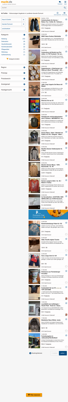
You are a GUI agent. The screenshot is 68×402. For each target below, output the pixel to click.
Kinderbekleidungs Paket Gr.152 (51, 223)
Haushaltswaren (13, 44)
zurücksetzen (6, 28)
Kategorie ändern (14, 59)
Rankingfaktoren (37, 353)
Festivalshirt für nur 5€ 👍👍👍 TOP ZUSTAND (51, 288)
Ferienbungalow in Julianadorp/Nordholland (49, 337)
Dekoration (13, 41)
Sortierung (64, 14)
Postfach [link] (60, 4)
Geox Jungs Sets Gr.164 (49, 256)
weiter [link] (62, 353)
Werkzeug (13, 52)
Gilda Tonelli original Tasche (50, 240)
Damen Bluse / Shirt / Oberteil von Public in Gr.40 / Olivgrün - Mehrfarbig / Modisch (52, 133)
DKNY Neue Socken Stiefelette (51, 36)
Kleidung (13, 39)
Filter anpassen (35, 395)
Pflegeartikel (13, 49)
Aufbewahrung (13, 55)
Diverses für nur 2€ (47, 100)
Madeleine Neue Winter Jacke (51, 320)
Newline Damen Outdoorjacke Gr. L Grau (52, 149)
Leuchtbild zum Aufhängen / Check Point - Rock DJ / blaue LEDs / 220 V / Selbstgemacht (50, 305)
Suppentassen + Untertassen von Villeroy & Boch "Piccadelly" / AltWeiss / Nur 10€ (51, 69)
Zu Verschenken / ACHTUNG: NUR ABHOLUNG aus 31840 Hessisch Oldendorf (52, 198)
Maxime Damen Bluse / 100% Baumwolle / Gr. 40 (50, 165)
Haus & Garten (6, 19)
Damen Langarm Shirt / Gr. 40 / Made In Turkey (51, 181)
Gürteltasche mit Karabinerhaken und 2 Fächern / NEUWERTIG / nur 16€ (52, 117)
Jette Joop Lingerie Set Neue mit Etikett (51, 85)
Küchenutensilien (13, 47)
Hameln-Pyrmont (7, 24)
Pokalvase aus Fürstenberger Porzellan (50, 272)
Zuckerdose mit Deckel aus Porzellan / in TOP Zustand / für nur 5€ (51, 53)
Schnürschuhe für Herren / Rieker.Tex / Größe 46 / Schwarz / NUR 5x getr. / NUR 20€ (52, 21)
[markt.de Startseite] (6, 2)
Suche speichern (57, 14)
